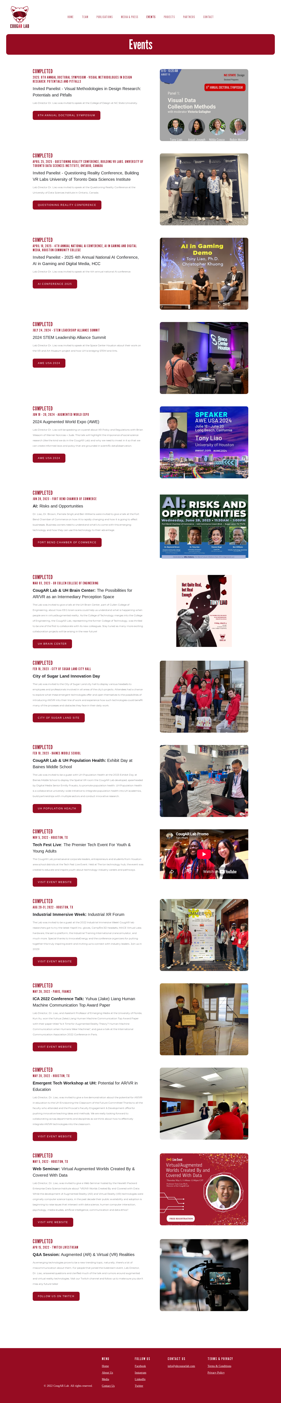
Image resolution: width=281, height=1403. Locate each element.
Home (105, 1366)
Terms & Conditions (219, 1366)
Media (105, 1379)
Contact (208, 17)
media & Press (129, 17)
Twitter (139, 1385)
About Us (107, 1372)
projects (169, 17)
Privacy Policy (216, 1372)
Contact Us (108, 1385)
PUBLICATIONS (104, 17)
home (70, 17)
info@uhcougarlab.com (181, 1366)
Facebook (140, 1366)
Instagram (140, 1372)
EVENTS (151, 17)
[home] (19, 17)
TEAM (85, 17)
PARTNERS (189, 17)
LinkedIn (140, 1379)
